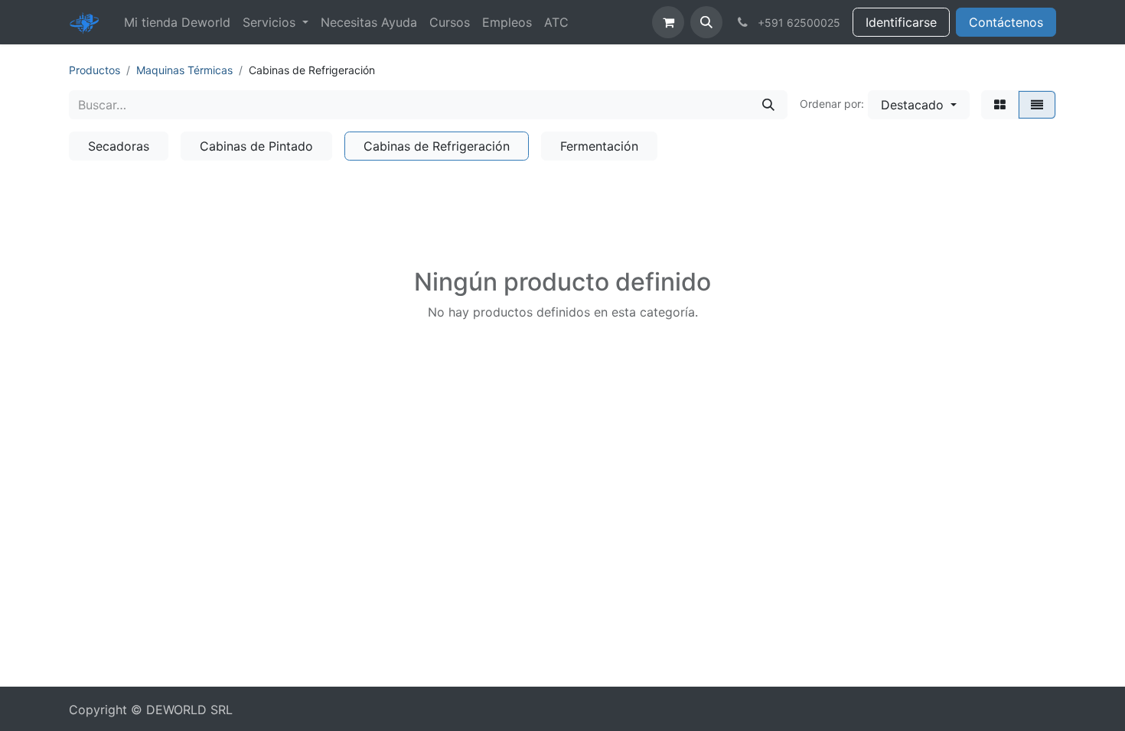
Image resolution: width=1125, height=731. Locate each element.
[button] (706, 22)
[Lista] (1037, 104)
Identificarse (901, 22)
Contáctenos (1006, 22)
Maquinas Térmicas (184, 69)
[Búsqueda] (768, 104)
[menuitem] (177, 22)
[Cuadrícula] (1000, 104)
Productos (94, 69)
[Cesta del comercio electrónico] (668, 22)
